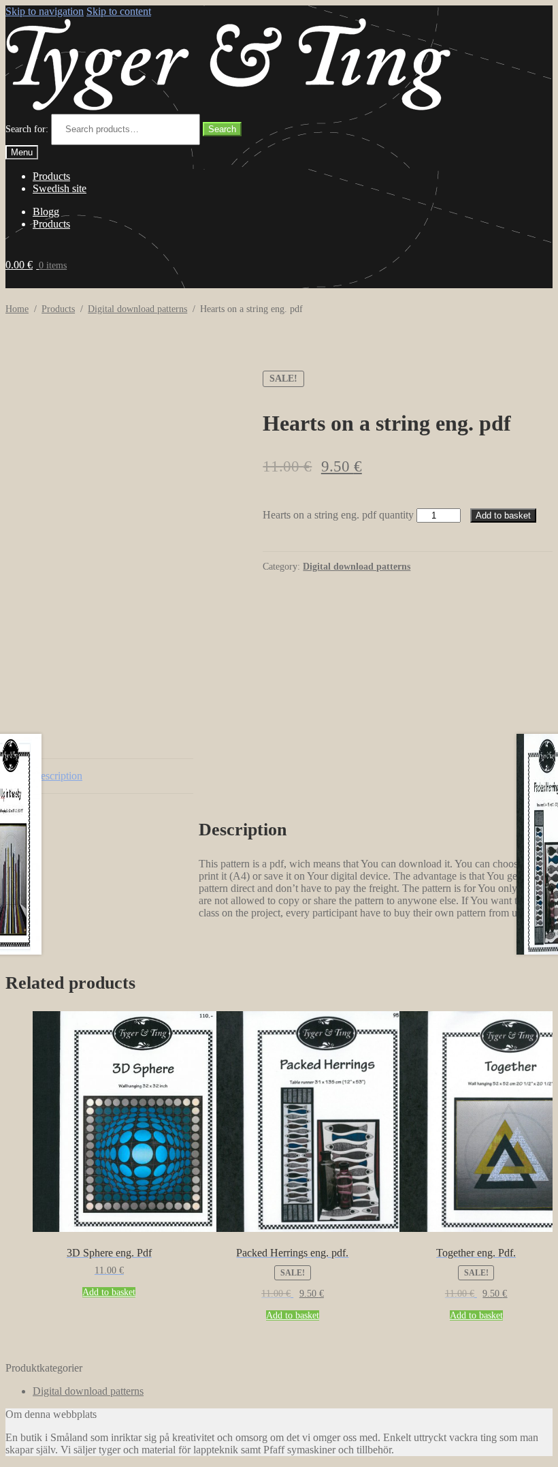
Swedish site (59, 188)
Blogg (46, 211)
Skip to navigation (44, 11)
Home (17, 309)
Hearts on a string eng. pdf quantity (338, 515)
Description (57, 776)
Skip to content (118, 11)
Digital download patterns (137, 309)
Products (51, 176)
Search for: (26, 129)
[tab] (113, 776)
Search (222, 129)
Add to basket (503, 515)
